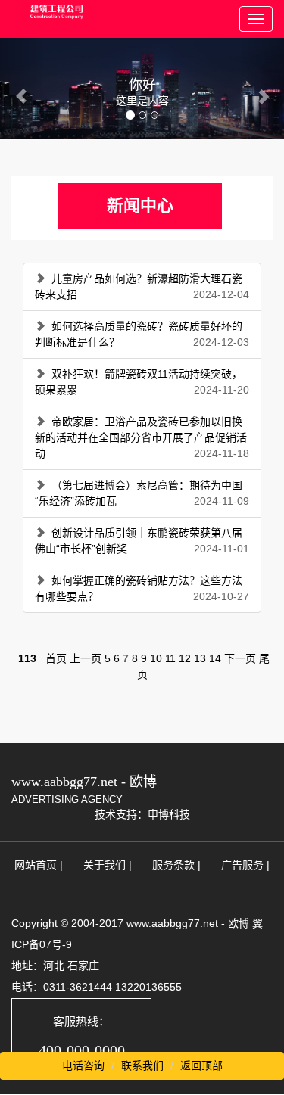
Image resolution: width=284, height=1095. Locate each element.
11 (170, 658)
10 (156, 658)
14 (215, 658)
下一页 (240, 658)
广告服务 (242, 865)
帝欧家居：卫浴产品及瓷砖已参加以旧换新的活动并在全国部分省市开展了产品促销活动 (141, 437)
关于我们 (104, 865)
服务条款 (173, 865)
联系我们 (142, 1065)
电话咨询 (83, 1065)
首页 (56, 658)
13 (200, 658)
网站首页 (35, 865)
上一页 (85, 658)
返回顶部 (201, 1065)
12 (185, 658)
